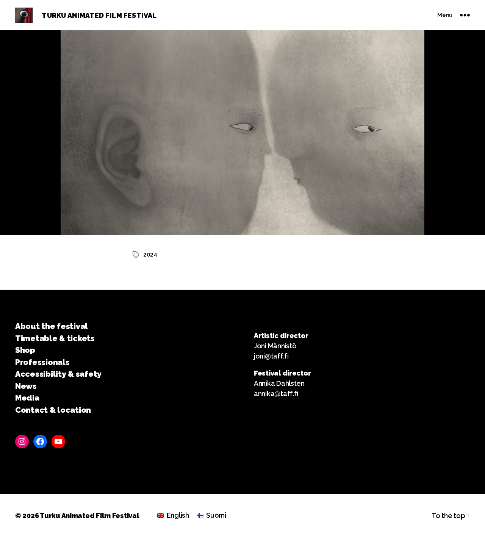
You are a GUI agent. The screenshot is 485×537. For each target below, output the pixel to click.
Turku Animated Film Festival (89, 516)
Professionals (42, 362)
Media (27, 397)
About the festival (51, 326)
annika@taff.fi (276, 394)
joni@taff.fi (271, 356)
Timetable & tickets (55, 338)
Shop (25, 350)
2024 (150, 254)
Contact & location (53, 410)
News (26, 386)
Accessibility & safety (58, 374)
